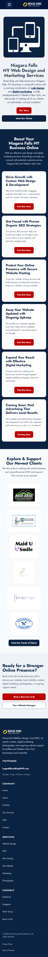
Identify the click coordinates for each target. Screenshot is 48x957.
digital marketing (22, 91)
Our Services (8, 812)
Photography (8, 880)
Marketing (6, 873)
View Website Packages (24, 705)
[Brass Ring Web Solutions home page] (12, 732)
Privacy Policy (7, 944)
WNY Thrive (7, 911)
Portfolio (6, 805)
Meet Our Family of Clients (24, 642)
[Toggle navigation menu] (9, 4)
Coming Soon (24, 434)
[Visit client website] (24, 495)
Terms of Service (8, 950)
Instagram (6, 904)
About (5, 797)
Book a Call (7, 919)
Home (5, 790)
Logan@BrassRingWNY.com (15, 768)
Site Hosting (7, 858)
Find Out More (24, 206)
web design (37, 88)
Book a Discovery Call (24, 696)
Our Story (24, 110)
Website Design (9, 843)
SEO (4, 850)
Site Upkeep (7, 865)
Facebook (6, 896)
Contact (5, 827)
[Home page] (32, 4)
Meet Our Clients (24, 118)
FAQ (4, 819)
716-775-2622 (9, 760)
